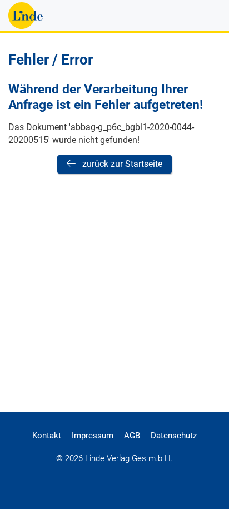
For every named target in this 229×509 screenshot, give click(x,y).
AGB (132, 436)
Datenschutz (174, 436)
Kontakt (46, 436)
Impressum (92, 436)
